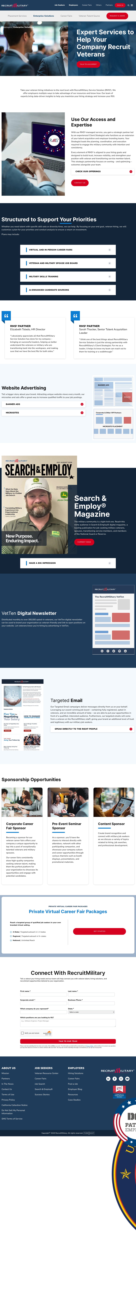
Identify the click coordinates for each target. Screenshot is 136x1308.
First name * (25, 991)
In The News (7, 1084)
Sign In (120, 5)
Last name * (73, 991)
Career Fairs (87, 5)
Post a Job (73, 1084)
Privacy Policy (89, 1046)
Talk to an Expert (88, 64)
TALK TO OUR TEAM (68, 1041)
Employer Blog (75, 1089)
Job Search (40, 1084)
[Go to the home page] (117, 1070)
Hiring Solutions (75, 1073)
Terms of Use (8, 1094)
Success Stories (42, 1094)
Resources (73, 1094)
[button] (128, 5)
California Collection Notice (15, 1105)
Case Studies (74, 1099)
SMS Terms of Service (12, 1118)
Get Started (99, 931)
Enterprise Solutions (43, 16)
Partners (109, 5)
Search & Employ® (44, 1089)
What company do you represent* (34, 1009)
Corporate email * (27, 1000)
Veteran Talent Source (89, 16)
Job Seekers (60, 5)
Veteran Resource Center (46, 1073)
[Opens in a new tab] (108, 1079)
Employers (73, 5)
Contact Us (79, 183)
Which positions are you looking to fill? (37, 1017)
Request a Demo (117, 16)
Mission (5, 1073)
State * (71, 1009)
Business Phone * (75, 1000)
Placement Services (17, 16)
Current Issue (84, 542)
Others (98, 5)
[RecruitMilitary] (15, 5)
